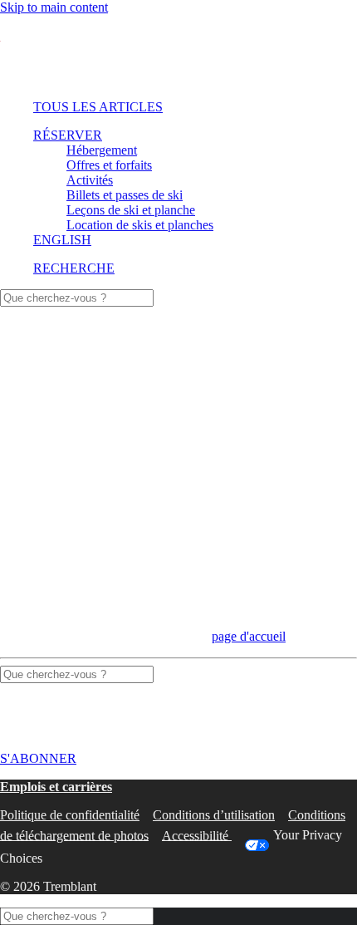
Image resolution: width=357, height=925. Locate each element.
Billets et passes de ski (124, 195)
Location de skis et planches (139, 225)
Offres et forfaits (109, 165)
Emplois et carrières (56, 787)
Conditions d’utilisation (214, 815)
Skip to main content (54, 7)
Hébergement (101, 150)
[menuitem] (176, 107)
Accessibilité (197, 835)
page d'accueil (249, 636)
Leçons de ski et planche (130, 210)
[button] (74, 268)
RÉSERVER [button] (67, 135)
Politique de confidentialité (69, 815)
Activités (89, 180)
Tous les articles (98, 107)
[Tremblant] (178, 50)
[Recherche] (77, 297)
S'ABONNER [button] (38, 758)
